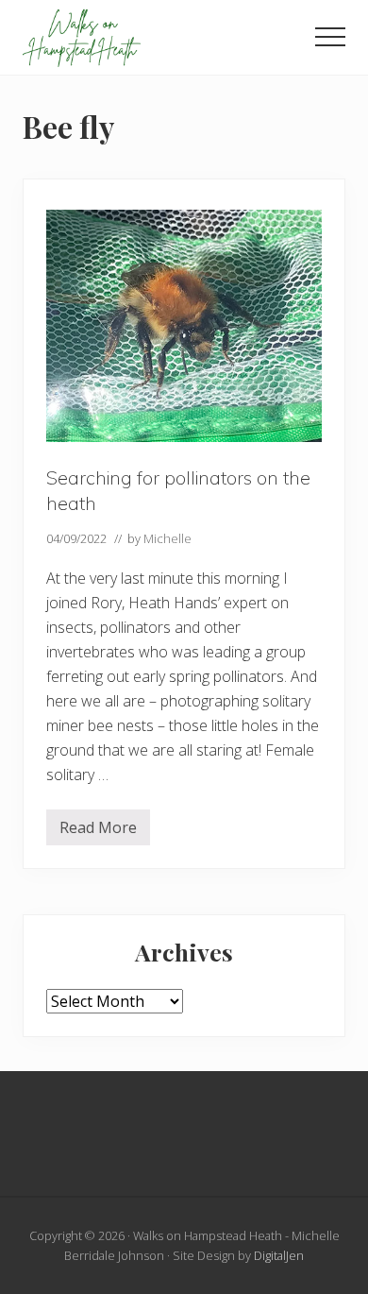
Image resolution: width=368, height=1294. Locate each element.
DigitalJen (279, 1255)
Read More (98, 831)
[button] (330, 36)
